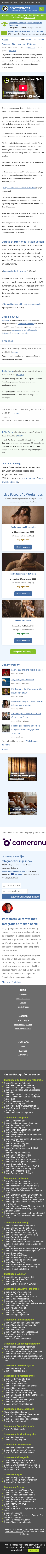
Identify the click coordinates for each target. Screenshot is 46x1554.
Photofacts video (23, 998)
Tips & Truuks (23, 1007)
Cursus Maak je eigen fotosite (17, 1522)
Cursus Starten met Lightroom (17, 1181)
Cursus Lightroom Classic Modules (20, 1188)
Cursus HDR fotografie (14, 1141)
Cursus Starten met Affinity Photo (19, 1502)
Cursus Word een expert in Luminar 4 (21, 1284)
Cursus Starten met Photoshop (18, 1228)
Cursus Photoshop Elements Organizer (21, 1251)
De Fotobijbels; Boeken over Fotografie (25, 31)
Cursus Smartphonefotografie (17, 1153)
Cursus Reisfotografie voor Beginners (21, 1123)
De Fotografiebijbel (23, 1029)
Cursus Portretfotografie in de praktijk (20, 1386)
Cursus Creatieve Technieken (17, 1292)
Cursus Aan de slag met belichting (19, 1088)
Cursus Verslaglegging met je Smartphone (23, 1139)
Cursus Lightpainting (13, 1310)
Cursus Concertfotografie (15, 1121)
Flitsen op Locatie (23, 621)
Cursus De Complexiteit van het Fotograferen (24, 1303)
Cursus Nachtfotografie (14, 1146)
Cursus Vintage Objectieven (16, 1315)
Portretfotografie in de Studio (23, 574)
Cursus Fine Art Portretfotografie (18, 1404)
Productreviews (11, 1506)
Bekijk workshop (23, 547)
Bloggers (23, 1051)
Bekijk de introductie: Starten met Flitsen (19, 188)
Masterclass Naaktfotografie (23, 527)
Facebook (19, 874)
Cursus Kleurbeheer (13, 1137)
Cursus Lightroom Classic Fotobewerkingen (24, 1199)
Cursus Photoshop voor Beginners (19, 1226)
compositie (16, 330)
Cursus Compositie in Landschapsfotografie (24, 1356)
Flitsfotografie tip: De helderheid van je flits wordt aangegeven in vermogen (25, 729)
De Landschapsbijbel (23, 1024)
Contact (23, 1046)
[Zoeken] (41, 9)
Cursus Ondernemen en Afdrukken (19, 1450)
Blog (23, 989)
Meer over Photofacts (11, 982)
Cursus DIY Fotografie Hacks (17, 1171)
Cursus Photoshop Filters (15, 1255)
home (6, 40)
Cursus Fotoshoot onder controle (19, 1390)
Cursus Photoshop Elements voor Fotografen (24, 1248)
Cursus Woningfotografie (15, 1440)
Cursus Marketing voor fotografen (19, 1448)
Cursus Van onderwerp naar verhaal (20, 1296)
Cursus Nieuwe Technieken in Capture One (23, 1515)
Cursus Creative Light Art (15, 1312)
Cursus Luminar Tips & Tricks (17, 1279)
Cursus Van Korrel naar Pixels (17, 1155)
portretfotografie (21, 333)
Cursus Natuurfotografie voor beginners (22, 1323)
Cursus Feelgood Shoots (15, 1402)
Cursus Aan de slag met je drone (18, 1497)
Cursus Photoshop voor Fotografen (20, 1230)
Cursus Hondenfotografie (15, 1371)
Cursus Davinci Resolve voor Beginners (22, 1465)
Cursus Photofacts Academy (17, 1520)
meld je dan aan (28, 478)
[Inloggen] (43, 2)
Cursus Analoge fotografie (15, 1308)
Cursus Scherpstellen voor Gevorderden (22, 1090)
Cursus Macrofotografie (14, 1330)
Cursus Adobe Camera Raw (16, 1237)
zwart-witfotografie (29, 330)
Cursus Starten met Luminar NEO (19, 1277)
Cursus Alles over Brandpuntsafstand (21, 1106)
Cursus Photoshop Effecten (16, 1269)
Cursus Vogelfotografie (14, 1369)
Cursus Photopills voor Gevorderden (20, 1480)
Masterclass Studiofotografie (17, 1412)
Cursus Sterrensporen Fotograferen (20, 1354)
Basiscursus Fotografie (14, 1104)
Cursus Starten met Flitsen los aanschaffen (22, 304)
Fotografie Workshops (26, 2)
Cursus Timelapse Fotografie (17, 1157)
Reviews (23, 994)
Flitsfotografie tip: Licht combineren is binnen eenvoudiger (27, 703)
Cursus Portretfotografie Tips (17, 1379)
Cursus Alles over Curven (15, 1262)
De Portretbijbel (23, 1020)
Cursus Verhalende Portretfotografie (20, 1393)
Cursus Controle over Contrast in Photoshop (24, 1242)
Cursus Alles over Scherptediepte (19, 1085)
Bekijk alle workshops (23, 652)
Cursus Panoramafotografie (16, 1143)
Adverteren (23, 1055)
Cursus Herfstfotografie (14, 1327)
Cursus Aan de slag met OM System (20, 1162)
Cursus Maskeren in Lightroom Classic (21, 1186)
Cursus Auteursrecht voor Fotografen (20, 1499)
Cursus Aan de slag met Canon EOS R (21, 1166)
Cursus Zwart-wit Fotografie (16, 1306)
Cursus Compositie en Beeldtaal (18, 1101)
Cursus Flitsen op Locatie (15, 1388)
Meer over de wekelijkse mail (13, 871)
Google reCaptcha (11, 878)
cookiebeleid (17, 1550)
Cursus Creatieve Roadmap (16, 1299)
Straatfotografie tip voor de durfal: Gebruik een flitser (26, 715)
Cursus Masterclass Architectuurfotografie (23, 1134)
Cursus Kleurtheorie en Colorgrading (20, 1232)
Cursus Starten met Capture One (18, 1492)
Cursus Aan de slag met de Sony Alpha (21, 1159)
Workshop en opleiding (35, 39)
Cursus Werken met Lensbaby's (18, 1301)
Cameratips (9, 1092)
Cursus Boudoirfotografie (15, 1383)
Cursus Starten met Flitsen (16, 1381)
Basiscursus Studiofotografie (17, 1417)
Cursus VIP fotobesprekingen (17, 1482)
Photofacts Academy (26, 324)
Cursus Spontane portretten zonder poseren (24, 1395)
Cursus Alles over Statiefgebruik (18, 1113)
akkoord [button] (33, 1550)
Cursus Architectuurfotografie (17, 1125)
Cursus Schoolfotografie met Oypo (19, 1452)
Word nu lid (29, 18)
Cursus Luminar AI (12, 1282)
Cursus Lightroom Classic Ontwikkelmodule (24, 1195)
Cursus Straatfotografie (14, 1128)
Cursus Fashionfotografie (15, 1421)
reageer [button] (15, 352)
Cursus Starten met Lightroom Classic (21, 1183)
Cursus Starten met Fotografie (17, 1083)
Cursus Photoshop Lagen (15, 1239)
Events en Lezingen (13, 1517)
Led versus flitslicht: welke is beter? (27, 670)
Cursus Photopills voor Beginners (19, 1477)
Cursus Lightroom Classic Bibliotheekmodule (24, 1206)
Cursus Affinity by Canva (15, 1504)
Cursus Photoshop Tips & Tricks (18, 1258)
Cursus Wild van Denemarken (17, 1339)
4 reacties (12, 51)
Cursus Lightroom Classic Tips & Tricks (21, 1197)
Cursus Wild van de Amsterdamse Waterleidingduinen (19, 1335)
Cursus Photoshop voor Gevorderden (21, 1235)
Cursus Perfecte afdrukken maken (19, 1495)
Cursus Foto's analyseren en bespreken (22, 1130)
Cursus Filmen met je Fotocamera (19, 1460)
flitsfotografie (7, 333)
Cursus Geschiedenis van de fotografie (21, 1094)
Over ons (23, 1042)
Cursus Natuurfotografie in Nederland (21, 1332)
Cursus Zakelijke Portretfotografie (19, 1399)
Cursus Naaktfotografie (14, 1397)
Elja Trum (31, 48)
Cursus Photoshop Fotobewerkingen (20, 1260)
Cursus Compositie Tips (15, 1164)
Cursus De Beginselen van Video (19, 1463)
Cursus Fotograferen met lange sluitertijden (23, 1351)
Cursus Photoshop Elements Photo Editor (23, 1264)
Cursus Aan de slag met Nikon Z (18, 1173)
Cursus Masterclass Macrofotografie (20, 1325)
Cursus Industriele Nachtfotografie (19, 1168)
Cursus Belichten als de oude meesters (21, 1419)
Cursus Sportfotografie (14, 1132)
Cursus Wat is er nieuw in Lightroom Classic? (24, 1213)
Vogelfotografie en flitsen (22, 679)
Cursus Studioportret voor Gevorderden (21, 1414)
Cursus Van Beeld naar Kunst (17, 1294)
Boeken (23, 1003)
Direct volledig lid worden (14, 271)
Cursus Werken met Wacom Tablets (20, 1490)
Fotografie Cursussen (9, 2)
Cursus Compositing (13, 1253)
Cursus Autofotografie (14, 1437)
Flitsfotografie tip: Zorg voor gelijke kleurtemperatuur (27, 691)
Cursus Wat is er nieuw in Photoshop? (21, 1267)
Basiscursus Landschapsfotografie (19, 1349)
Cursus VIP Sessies (13, 1513)
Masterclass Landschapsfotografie (19, 1347)
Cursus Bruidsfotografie (14, 1429)
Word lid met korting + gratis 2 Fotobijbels (20, 15)
